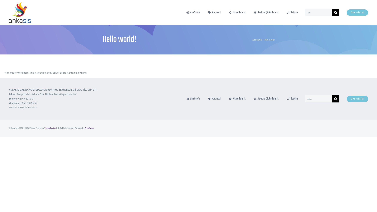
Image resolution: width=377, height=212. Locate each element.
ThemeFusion (50, 128)
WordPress (89, 128)
